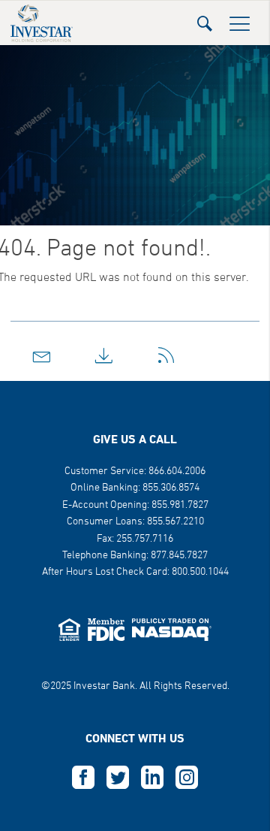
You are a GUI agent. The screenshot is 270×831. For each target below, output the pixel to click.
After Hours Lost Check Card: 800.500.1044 (135, 572)
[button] (204, 19)
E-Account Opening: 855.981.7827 (135, 505)
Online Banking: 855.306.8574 (135, 488)
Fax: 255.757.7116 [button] (135, 539)
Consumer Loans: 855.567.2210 (135, 521)
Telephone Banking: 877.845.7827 (135, 555)
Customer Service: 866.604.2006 (135, 471)
